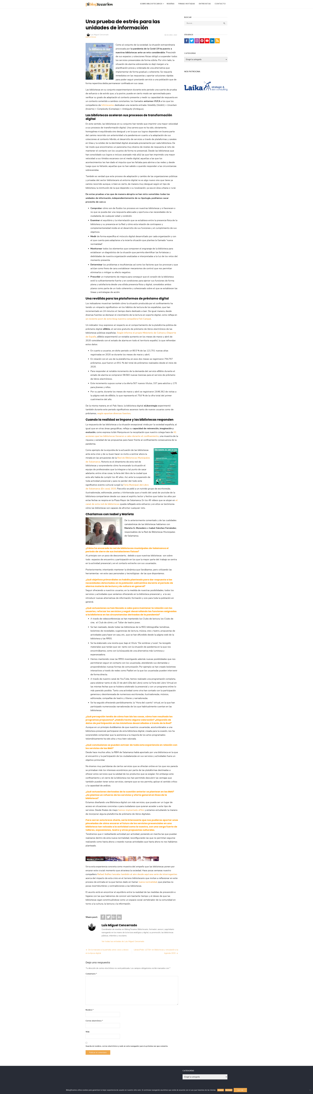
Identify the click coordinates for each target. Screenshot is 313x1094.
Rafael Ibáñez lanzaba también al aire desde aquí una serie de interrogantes (137, 874)
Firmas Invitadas (186, 3)
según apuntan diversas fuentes (114, 413)
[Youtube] (207, 40)
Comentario (91, 974)
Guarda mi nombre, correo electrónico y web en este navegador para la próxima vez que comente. (127, 1046)
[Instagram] (197, 40)
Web (87, 1032)
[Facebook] (103, 917)
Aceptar (220, 1090)
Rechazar (229, 1090)
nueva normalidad (148, 882)
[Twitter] (108, 917)
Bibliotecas (91, 37)
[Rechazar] (310, 1090)
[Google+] (114, 917)
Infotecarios (107, 105)
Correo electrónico (94, 1021)
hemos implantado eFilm (131, 810)
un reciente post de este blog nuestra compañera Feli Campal (118, 318)
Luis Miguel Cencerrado (99, 35)
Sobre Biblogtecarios (151, 3)
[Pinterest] (202, 40)
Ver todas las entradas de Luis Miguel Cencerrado (123, 941)
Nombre (90, 1010)
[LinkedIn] (119, 917)
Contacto (220, 3)
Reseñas (170, 3)
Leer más (240, 1090)
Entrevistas (205, 3)
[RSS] (217, 40)
